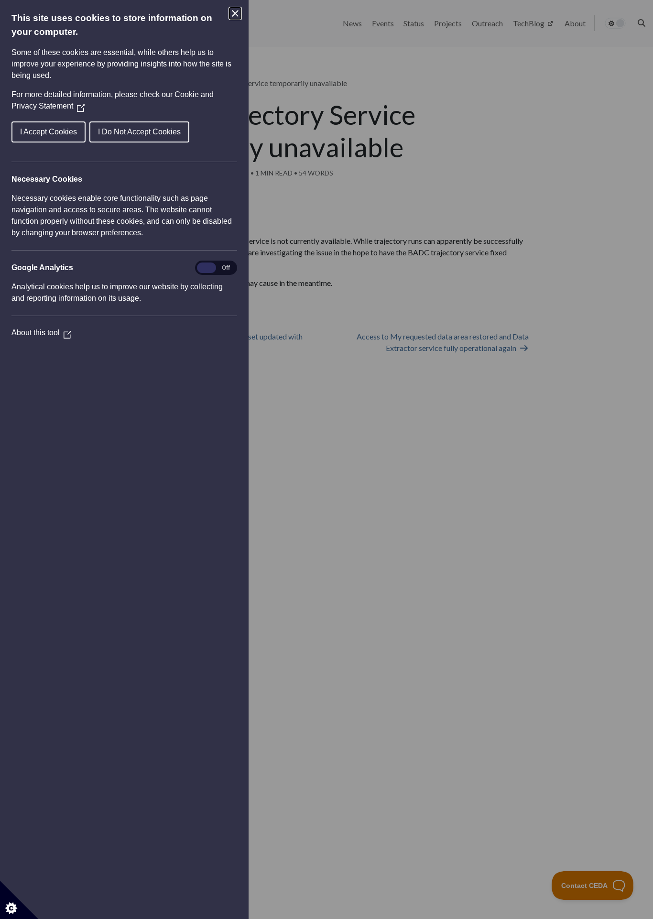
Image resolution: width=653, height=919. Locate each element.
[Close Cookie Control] (235, 13)
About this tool (41, 332)
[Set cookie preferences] (19, 900)
